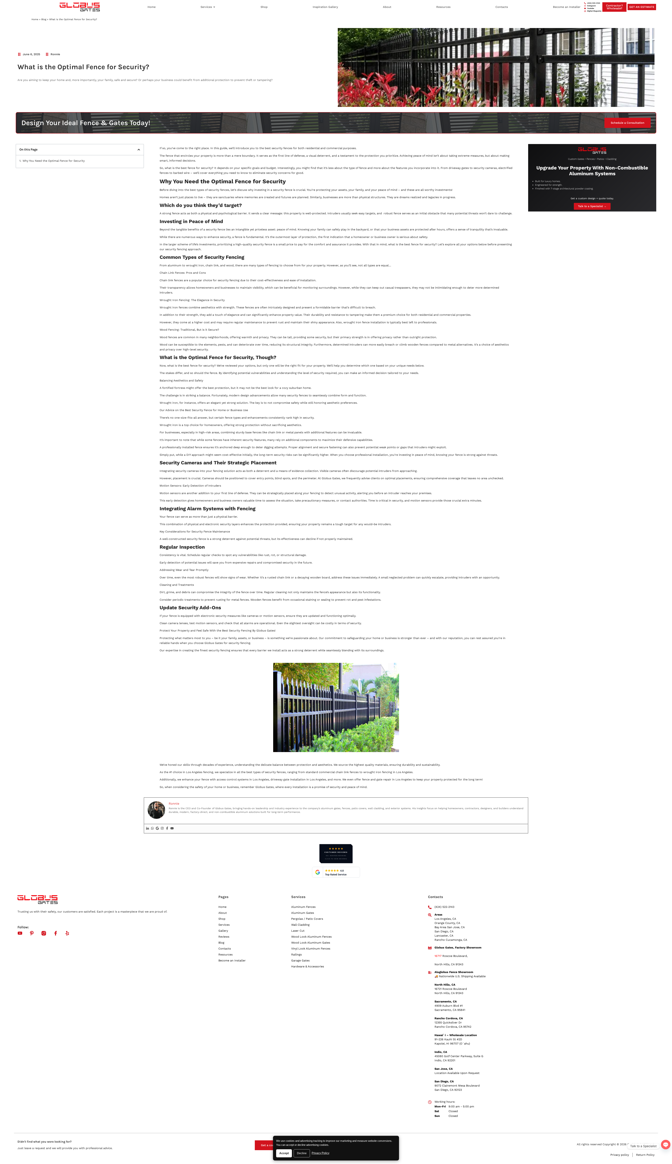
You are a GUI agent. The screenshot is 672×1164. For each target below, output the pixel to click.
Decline (302, 1153)
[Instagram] (162, 695)
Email (304, 1109)
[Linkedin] (147, 695)
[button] (138, 23)
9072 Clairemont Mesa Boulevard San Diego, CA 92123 (457, 954)
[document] (336, 1097)
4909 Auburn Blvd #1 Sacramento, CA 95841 (450, 874)
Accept (284, 1153)
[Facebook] (167, 695)
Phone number (346, 1096)
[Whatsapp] (152, 695)
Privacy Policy (320, 1153)
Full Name (307, 1096)
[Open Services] (214, 7)
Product (342, 1109)
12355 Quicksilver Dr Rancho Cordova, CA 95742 (453, 891)
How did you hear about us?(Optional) (325, 1134)
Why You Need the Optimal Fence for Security (54, 34)
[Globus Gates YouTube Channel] (172, 695)
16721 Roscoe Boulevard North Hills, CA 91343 (451, 857)
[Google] (157, 695)
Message (306, 1121)
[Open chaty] (665, 1145)
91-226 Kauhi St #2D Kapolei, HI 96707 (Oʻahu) (452, 908)
